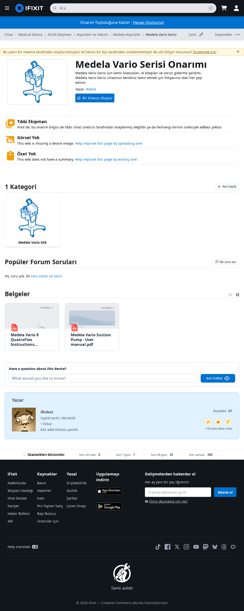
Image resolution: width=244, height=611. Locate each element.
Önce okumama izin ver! (168, 501)
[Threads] (224, 547)
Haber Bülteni (19, 513)
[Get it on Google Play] (109, 506)
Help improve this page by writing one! (106, 159)
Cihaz (8, 34)
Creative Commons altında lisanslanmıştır (134, 602)
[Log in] (236, 8)
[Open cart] (224, 8)
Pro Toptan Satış (50, 506)
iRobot (91, 89)
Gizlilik (72, 490)
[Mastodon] (205, 547)
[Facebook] (167, 547)
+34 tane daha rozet (218, 429)
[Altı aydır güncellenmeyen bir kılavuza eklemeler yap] (228, 422)
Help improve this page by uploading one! (108, 143)
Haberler (44, 490)
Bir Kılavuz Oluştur (97, 98)
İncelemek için (204, 52)
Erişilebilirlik (76, 483)
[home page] (29, 8)
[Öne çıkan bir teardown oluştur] (218, 422)
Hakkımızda (17, 483)
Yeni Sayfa (229, 186)
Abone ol (225, 492)
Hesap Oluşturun (148, 22)
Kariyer (13, 506)
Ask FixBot (214, 378)
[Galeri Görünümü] (237, 294)
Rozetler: (222, 411)
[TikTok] (158, 547)
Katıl (40, 498)
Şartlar (72, 498)
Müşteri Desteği (20, 490)
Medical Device (30, 34)
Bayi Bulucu (46, 513)
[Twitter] (177, 547)
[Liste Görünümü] (230, 294)
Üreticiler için (48, 521)
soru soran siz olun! (46, 276)
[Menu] (7, 8)
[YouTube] (196, 547)
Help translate (19, 546)
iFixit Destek (17, 498)
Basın (41, 483)
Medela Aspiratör (127, 34)
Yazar (18, 400)
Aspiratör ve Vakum (92, 34)
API (10, 521)
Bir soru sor (228, 262)
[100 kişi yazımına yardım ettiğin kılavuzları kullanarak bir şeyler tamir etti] (208, 422)
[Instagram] (186, 547)
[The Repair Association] (233, 547)
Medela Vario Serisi (161, 34)
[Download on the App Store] (109, 491)
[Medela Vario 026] (32, 218)
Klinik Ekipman (59, 34)
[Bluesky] (214, 546)
